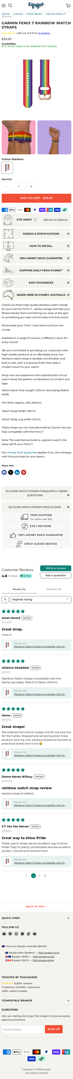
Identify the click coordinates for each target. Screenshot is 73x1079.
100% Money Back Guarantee (41, 258)
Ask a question (55, 575)
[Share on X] (10, 472)
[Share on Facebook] (4, 472)
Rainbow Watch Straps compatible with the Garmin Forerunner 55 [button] (40, 755)
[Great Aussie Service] (36, 544)
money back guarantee (22, 452)
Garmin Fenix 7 (55, 14)
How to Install (41, 246)
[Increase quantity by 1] (31, 186)
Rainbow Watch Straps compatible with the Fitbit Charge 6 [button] (40, 863)
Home (6, 14)
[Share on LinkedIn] (17, 472)
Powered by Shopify (36, 1073)
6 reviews (44, 33)
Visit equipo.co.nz (48, 952)
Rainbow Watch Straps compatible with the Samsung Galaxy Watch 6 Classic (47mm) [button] (40, 694)
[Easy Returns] (36, 526)
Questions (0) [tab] (54, 589)
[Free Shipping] (36, 517)
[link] (36, 33)
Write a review (56, 568)
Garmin (18, 14)
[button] (7, 645)
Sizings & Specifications (41, 233)
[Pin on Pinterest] (23, 472)
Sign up (54, 1029)
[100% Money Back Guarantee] (36, 535)
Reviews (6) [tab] (19, 589)
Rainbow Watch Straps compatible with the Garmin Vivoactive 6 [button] (40, 646)
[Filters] (5, 599)
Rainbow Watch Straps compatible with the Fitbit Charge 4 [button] (40, 805)
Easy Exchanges (41, 282)
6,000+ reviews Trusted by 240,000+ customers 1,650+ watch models (21, 987)
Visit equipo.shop (43, 960)
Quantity (7, 179)
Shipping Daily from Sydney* (41, 270)
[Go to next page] (46, 875)
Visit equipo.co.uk (43, 956)
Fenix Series (34, 14)
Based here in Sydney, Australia (41, 294)
